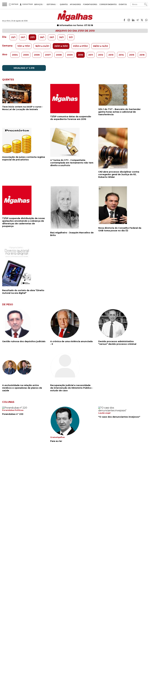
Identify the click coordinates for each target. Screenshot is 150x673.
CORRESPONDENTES (108, 4)
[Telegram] (137, 20)
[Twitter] (142, 20)
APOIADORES (75, 4)
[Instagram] (129, 20)
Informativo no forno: (76, 25)
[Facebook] (124, 20)
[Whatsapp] (146, 20)
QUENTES (64, 4)
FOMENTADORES (90, 4)
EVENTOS (123, 4)
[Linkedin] (133, 20)
